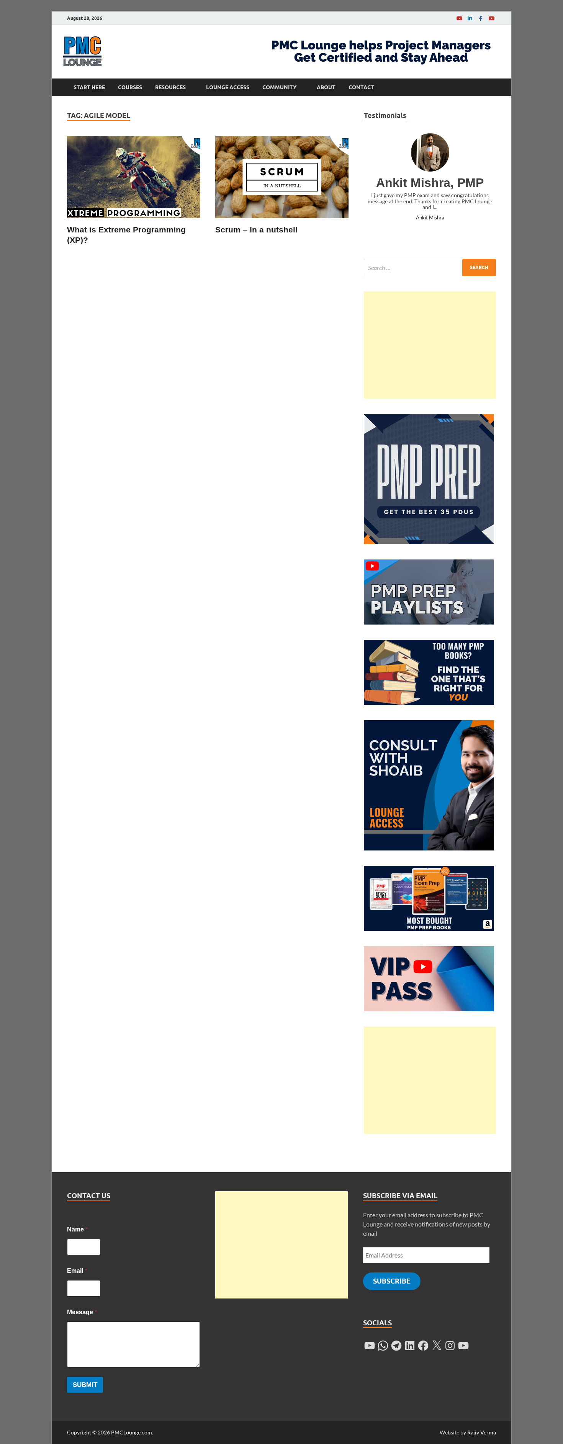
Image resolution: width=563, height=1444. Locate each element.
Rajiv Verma (481, 1432)
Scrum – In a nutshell (256, 229)
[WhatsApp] (383, 1345)
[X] (436, 1345)
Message (82, 1311)
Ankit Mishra (430, 217)
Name (77, 1229)
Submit (85, 1384)
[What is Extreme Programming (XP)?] (133, 177)
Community (279, 87)
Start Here (89, 87)
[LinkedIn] (470, 18)
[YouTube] (459, 18)
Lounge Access (227, 87)
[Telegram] (396, 1345)
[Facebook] (480, 18)
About (326, 87)
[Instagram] (450, 1345)
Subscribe (392, 1281)
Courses (130, 87)
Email (77, 1270)
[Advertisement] (430, 345)
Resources (170, 87)
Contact (361, 87)
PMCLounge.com (131, 1432)
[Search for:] (430, 267)
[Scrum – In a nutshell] (282, 177)
